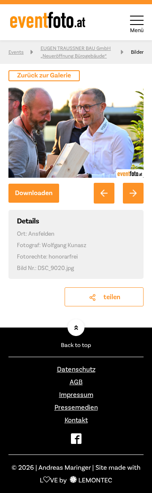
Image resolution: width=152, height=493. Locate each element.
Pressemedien (76, 407)
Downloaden (33, 193)
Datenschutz (76, 369)
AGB (76, 382)
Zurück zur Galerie (44, 76)
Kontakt (76, 420)
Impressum (76, 395)
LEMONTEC (95, 480)
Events (16, 52)
